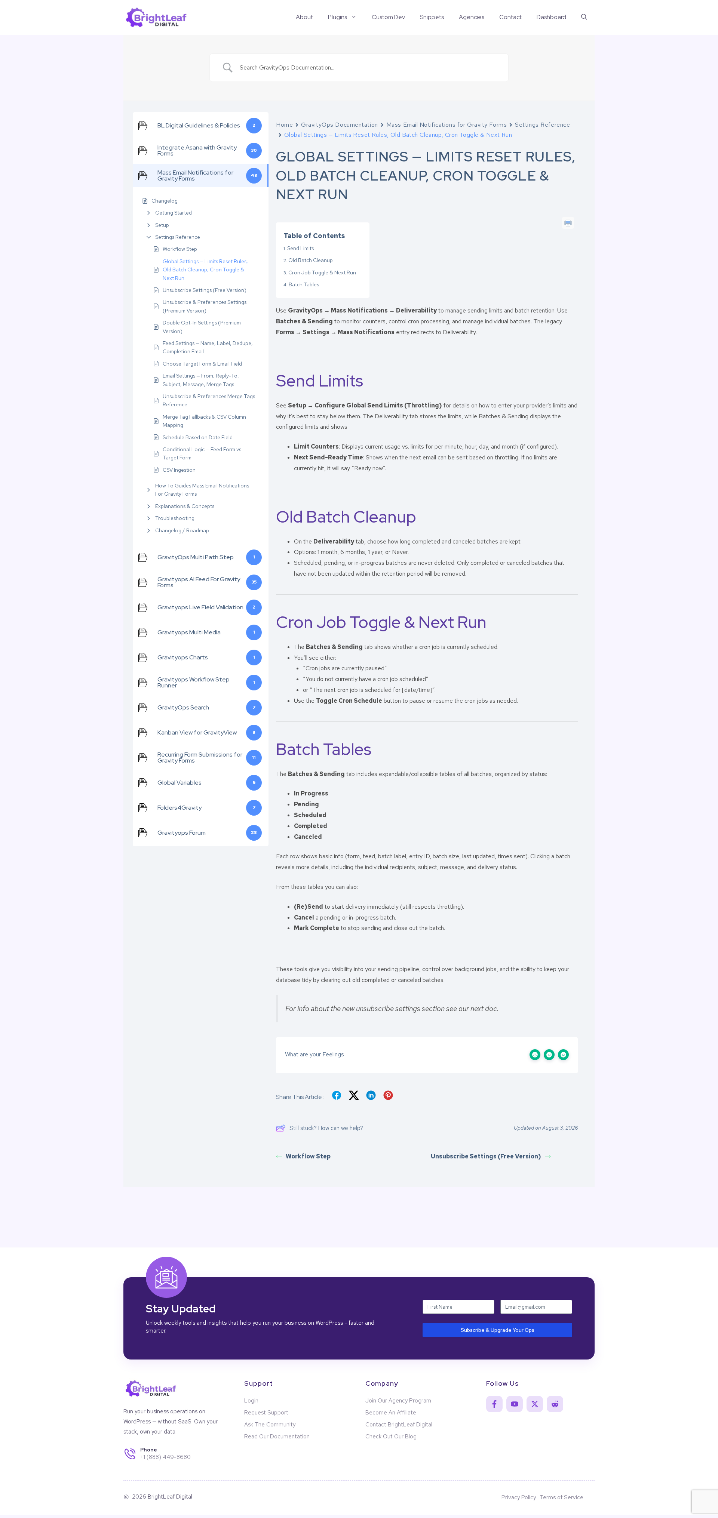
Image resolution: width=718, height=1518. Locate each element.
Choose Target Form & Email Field (202, 363)
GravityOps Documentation (339, 125)
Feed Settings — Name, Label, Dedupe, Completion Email (208, 347)
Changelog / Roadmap (182, 530)
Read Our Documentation (277, 1436)
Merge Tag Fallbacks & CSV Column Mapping (204, 420)
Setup (162, 225)
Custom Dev (388, 17)
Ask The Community (269, 1424)
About (304, 17)
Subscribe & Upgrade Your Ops (497, 1330)
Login (251, 1400)
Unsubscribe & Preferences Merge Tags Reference (209, 400)
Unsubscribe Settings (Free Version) (204, 290)
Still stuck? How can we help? (326, 1128)
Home (284, 125)
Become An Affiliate (390, 1412)
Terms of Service (561, 1497)
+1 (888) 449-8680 (165, 1457)
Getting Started (173, 212)
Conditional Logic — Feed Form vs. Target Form (202, 453)
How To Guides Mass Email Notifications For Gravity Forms (202, 489)
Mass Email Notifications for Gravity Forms (446, 125)
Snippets (432, 17)
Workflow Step (180, 249)
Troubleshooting (174, 518)
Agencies (471, 17)
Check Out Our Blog (391, 1436)
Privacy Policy (518, 1497)
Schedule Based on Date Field (198, 437)
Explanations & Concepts (184, 506)
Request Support (266, 1412)
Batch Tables (304, 284)
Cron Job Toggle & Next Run (322, 272)
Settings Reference (177, 237)
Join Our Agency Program (398, 1400)
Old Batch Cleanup (310, 260)
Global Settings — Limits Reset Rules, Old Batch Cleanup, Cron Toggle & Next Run (205, 269)
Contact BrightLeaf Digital (398, 1424)
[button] (584, 17)
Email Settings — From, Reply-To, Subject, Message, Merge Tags (201, 379)
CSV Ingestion (179, 470)
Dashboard (551, 17)
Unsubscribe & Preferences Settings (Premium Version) (204, 306)
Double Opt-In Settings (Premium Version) (202, 326)
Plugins (337, 17)
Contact (510, 17)
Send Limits (300, 248)
